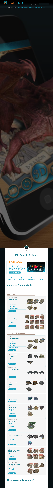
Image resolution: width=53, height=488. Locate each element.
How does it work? (21, 279)
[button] (10, 7)
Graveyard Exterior (13, 304)
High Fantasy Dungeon (14, 308)
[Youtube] (37, 4)
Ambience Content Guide (11, 279)
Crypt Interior (12, 306)
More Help (41, 279)
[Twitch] (32, 4)
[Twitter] (35, 4)
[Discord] (31, 4)
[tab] (17, 302)
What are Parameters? (31, 279)
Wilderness (12, 302)
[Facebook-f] (34, 4)
